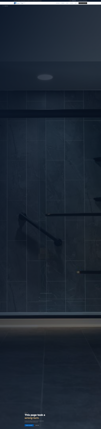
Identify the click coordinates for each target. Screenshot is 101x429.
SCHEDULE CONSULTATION (82, 3)
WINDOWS (63, 3)
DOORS (67, 3)
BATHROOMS (57, 3)
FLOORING (71, 3)
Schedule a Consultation (29, 425)
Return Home (37, 425)
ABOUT (76, 3)
